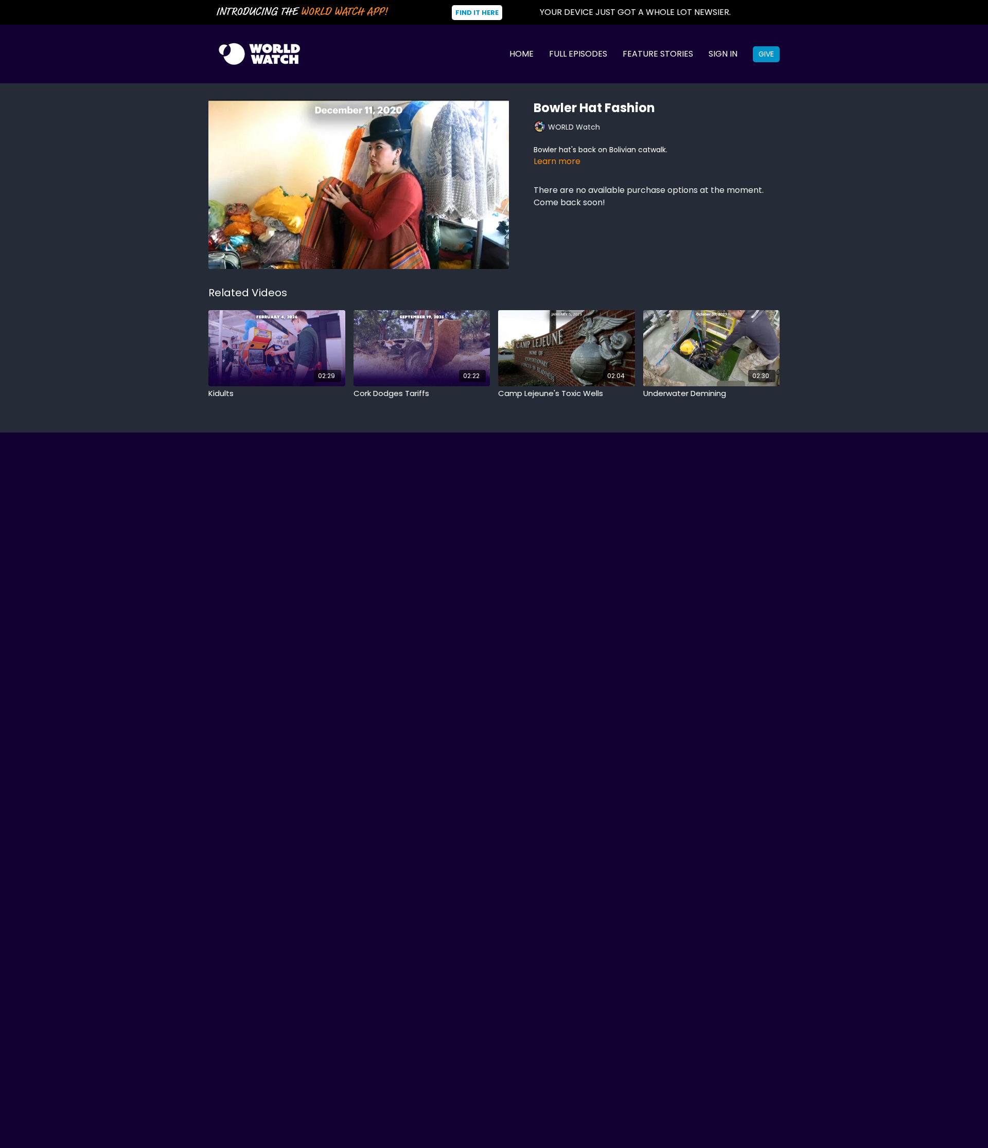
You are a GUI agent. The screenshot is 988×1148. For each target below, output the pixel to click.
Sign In (723, 54)
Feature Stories (658, 54)
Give (766, 54)
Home (521, 54)
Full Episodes (578, 54)
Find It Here (477, 12)
